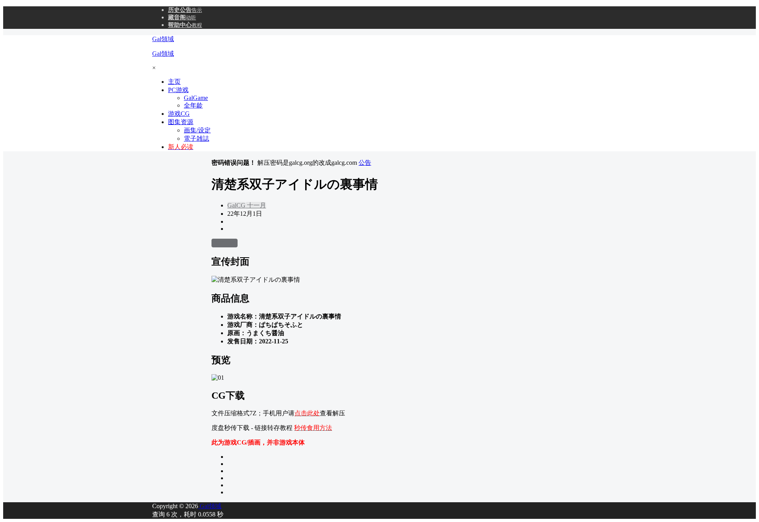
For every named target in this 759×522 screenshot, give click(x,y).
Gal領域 (209, 506)
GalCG (236, 205)
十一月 (255, 205)
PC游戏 (178, 90)
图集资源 (180, 122)
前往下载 (224, 243)
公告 (365, 162)
